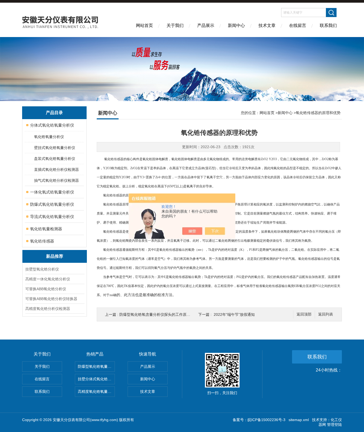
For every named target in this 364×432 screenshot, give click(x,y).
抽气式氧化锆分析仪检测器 (56, 180)
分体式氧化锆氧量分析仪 (52, 125)
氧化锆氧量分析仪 (49, 137)
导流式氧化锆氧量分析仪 (52, 216)
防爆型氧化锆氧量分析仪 (96, 366)
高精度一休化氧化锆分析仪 (47, 279)
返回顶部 (304, 314)
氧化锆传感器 (42, 241)
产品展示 (205, 25)
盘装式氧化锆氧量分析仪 (54, 158)
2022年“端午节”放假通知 (234, 314)
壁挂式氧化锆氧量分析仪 (54, 148)
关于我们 (175, 25)
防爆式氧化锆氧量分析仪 (52, 204)
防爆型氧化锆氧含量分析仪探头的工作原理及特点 (160, 314)
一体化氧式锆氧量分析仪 (52, 192)
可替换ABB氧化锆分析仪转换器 (51, 299)
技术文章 (267, 25)
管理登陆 (334, 424)
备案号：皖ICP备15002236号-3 (259, 420)
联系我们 (328, 25)
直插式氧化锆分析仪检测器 (56, 169)
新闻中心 (236, 25)
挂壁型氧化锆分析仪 (42, 269)
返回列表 (325, 314)
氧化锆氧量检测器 (46, 229)
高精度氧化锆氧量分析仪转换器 (96, 391)
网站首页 (144, 25)
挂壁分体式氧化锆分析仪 (96, 379)
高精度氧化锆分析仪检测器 (47, 308)
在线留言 (297, 25)
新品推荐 (54, 256)
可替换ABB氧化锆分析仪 (45, 289)
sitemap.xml (299, 420)
